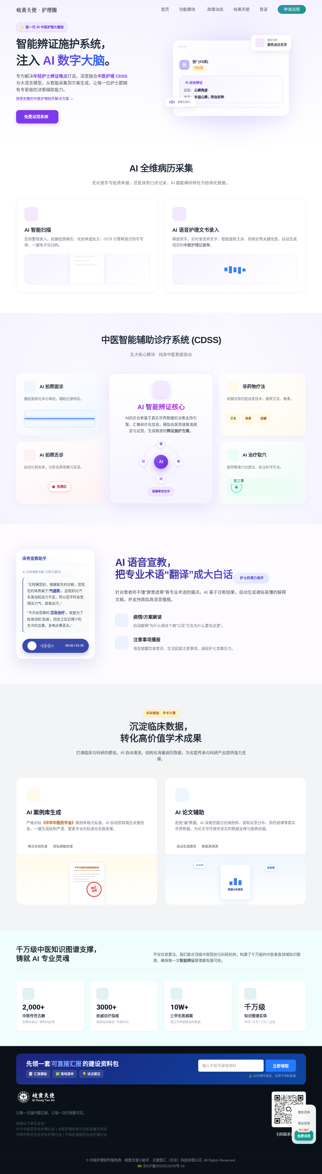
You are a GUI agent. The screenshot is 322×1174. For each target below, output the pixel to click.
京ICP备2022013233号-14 (164, 1166)
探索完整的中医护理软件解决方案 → (44, 99)
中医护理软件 (100, 1160)
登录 (264, 9)
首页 (165, 9)
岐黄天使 (241, 9)
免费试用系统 (36, 117)
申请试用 (292, 9)
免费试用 (303, 1136)
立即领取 (281, 1066)
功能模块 (187, 9)
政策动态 (215, 9)
